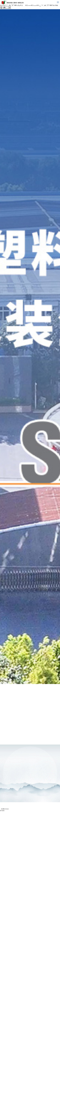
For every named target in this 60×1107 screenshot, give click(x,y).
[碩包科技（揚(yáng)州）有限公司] (12, 2)
